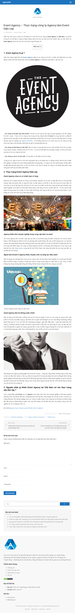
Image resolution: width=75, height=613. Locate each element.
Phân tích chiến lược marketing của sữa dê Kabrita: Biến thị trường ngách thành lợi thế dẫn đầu (38, 519)
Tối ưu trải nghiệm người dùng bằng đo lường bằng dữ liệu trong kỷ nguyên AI (33, 517)
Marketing (20, 417)
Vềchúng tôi (11, 568)
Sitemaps (27, 609)
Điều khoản (34, 609)
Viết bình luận (51, 417)
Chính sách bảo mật (13, 570)
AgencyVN (7, 2)
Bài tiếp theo (54, 425)
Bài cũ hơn (21, 425)
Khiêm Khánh (18, 32)
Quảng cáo (42, 609)
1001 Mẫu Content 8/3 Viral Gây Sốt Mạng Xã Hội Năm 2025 (28, 527)
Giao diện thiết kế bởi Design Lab (50, 606)
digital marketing (27, 141)
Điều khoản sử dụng (13, 573)
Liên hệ (9, 575)
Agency (21, 248)
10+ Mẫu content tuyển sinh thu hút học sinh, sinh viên (26, 524)
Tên (5, 468)
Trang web (7, 484)
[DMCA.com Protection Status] (8, 579)
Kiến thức (13, 417)
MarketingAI (11, 597)
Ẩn (40, 46)
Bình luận (7, 443)
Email (6, 476)
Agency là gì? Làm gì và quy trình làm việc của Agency (26, 408)
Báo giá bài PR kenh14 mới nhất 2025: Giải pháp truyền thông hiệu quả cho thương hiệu (36, 522)
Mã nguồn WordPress (34, 606)
